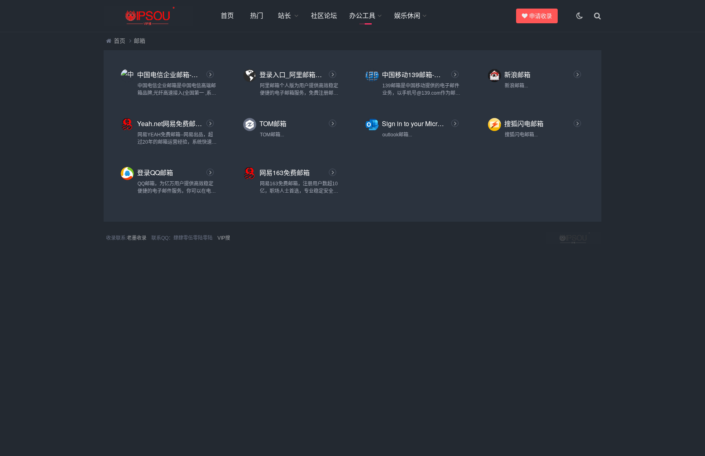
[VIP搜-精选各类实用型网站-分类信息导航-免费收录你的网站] (148, 16)
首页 (227, 15)
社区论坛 (324, 15)
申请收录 (540, 16)
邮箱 (139, 41)
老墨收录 (136, 238)
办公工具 (362, 15)
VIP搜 (223, 238)
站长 (284, 15)
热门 (256, 15)
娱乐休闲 (407, 15)
